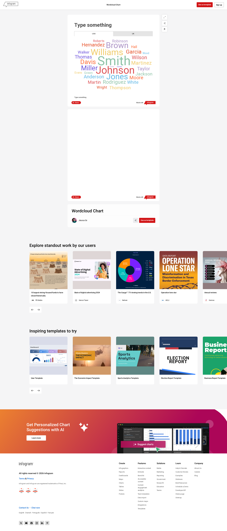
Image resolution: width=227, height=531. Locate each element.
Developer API (181, 490)
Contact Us (24, 507)
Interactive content (144, 468)
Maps (121, 479)
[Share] (164, 23)
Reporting (160, 476)
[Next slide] (38, 309)
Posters (121, 494)
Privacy (30, 478)
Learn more (36, 438)
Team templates (143, 494)
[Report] (164, 29)
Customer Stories (182, 472)
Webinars (179, 479)
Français (51, 513)
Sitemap (179, 498)
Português (36, 513)
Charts (121, 483)
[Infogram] (10, 5)
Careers (197, 472)
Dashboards (123, 476)
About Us (197, 468)
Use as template (204, 5)
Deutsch (28, 513)
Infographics (123, 468)
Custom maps (143, 501)
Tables (121, 487)
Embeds (141, 472)
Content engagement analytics (142, 487)
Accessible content (142, 480)
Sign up (219, 5)
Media (159, 468)
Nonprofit (160, 483)
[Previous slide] (32, 309)
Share (77, 103)
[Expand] (164, 17)
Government (161, 479)
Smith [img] (114, 60)
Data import (142, 498)
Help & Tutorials (181, 468)
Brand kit (141, 476)
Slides (121, 490)
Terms (22, 478)
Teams (159, 490)
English (21, 513)
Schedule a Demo (182, 487)
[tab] (93, 33)
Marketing (160, 472)
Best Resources (181, 483)
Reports (122, 472)
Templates (141, 509)
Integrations (142, 505)
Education (160, 487)
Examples (179, 476)
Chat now (35, 507)
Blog (196, 476)
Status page (180, 494)
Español (44, 513)
